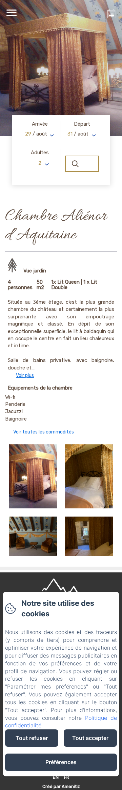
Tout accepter (90, 737)
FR (66, 777)
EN (56, 777)
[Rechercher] (82, 164)
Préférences (61, 762)
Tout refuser (32, 737)
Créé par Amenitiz (61, 786)
